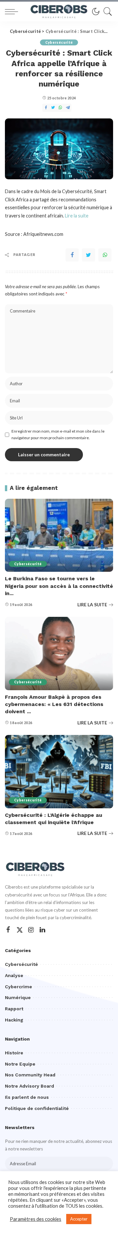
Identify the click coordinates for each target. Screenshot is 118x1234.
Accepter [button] (79, 1218)
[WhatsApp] (104, 255)
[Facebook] (72, 255)
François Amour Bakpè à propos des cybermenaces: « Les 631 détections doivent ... (54, 704)
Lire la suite (76, 215)
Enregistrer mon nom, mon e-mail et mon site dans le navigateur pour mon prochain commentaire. (58, 434)
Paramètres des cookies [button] (35, 1219)
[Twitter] (88, 255)
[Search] (106, 11)
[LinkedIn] (42, 930)
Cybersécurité (59, 42)
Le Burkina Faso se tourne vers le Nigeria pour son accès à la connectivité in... (59, 585)
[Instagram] (31, 930)
